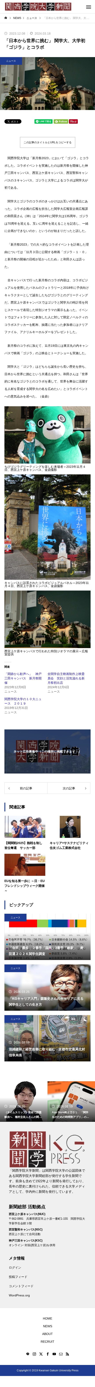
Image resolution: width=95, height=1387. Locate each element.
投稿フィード (18, 1277)
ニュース (11, 61)
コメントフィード (21, 1286)
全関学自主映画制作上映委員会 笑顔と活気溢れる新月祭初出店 (66, 678)
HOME (47, 1318)
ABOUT (47, 1334)
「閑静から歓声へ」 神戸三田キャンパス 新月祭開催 (23, 678)
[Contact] (61, 1354)
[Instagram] (34, 1354)
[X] (41, 1354)
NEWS (47, 1326)
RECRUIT (47, 1341)
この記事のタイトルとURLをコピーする (48, 142)
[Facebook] (47, 1354)
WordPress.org (19, 1295)
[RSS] (67, 1354)
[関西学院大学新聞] (38, 6)
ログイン (15, 1267)
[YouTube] (54, 1354)
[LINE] (27, 1354)
